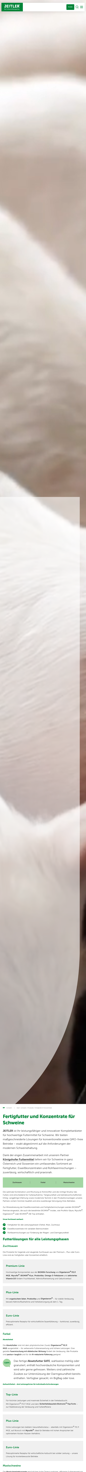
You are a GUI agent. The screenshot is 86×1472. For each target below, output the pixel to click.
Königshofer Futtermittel (18, 1159)
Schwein (23, 1108)
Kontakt (70, 7)
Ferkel (43, 1182)
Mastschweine (68, 1182)
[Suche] (77, 7)
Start (18, 1108)
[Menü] (81, 7)
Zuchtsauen (17, 1182)
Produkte (31, 1108)
